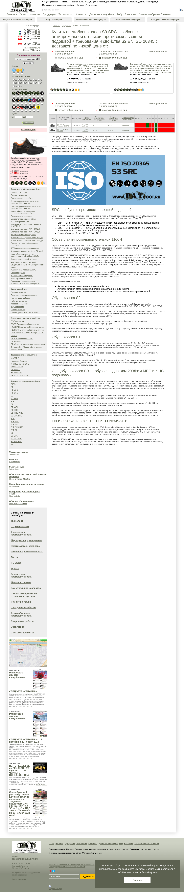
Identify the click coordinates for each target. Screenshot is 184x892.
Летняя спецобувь (19, 195)
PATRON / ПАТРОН (19, 375)
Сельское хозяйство (22, 632)
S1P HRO (15, 424)
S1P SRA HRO (17, 427)
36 (21, 80)
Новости (59, 844)
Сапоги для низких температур (24, 312)
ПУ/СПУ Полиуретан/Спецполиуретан (27, 327)
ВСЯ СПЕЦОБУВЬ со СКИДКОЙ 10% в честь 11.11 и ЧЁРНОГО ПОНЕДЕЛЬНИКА (19, 770)
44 (31, 83)
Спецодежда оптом (57, 867)
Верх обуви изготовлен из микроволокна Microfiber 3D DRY (25, 255)
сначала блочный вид (114, 58)
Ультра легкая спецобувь (22, 275)
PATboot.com (16, 372)
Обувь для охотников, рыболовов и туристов (109, 849)
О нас (51, 844)
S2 (12, 433)
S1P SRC (15, 421)
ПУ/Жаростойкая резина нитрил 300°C (27, 333)
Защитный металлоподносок (23, 235)
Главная (56, 26)
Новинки (13, 459)
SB (12, 404)
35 (16, 80)
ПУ (94, 125)
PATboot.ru (15, 370)
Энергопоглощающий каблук (23, 219)
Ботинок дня (28, 129)
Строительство (20, 526)
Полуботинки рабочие (20, 298)
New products (14, 462)
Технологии (81, 844)
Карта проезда (19, 879)
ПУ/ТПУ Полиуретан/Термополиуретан (27, 330)
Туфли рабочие (17, 307)
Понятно (137, 880)
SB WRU (14, 407)
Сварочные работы (22, 621)
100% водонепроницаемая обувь (25, 248)
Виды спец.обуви (87, 118)
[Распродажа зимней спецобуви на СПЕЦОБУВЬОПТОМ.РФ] (40, 679)
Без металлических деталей (23, 262)
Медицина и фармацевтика (26, 540)
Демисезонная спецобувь (22, 198)
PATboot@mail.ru (32, 48)
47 (16, 86)
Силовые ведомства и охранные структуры (24, 594)
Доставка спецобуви (108, 844)
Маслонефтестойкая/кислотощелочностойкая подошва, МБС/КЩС (26, 224)
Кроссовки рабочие (19, 304)
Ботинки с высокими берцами (24, 295)
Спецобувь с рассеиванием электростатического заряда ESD (25, 282)
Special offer (14, 454)
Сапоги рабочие (18, 309)
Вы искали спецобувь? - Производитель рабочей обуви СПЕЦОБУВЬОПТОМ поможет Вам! (89, 864)
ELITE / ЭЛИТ (17, 367)
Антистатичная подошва (21, 216)
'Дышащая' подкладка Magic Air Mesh (27, 251)
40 (41, 80)
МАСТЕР (15, 358)
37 (26, 80)
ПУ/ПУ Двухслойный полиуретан (25, 324)
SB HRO (14, 410)
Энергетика (17, 627)
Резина (14, 336)
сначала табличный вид (70, 58)
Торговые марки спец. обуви (128, 118)
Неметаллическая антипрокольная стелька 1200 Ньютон (26, 207)
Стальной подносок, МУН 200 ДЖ (25, 229)
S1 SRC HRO (16, 416)
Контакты (92, 844)
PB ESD (14, 393)
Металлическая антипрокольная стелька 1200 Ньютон (25, 202)
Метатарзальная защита (21, 278)
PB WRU (14, 390)
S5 (12, 447)
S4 (12, 444)
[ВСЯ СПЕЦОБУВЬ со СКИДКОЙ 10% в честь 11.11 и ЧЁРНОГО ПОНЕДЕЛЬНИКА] (40, 768)
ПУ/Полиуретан (17, 321)
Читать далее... (41, 784)
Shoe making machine (18, 504)
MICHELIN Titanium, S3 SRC (63, 125)
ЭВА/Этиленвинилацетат (22, 338)
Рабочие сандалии (19, 301)
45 (36, 83)
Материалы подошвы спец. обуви (99, 118)
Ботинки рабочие (18, 292)
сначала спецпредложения (113, 51)
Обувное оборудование (21, 501)
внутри (29, 706)
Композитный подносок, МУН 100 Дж (27, 240)
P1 (12, 396)
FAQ (121, 844)
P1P (13, 401)
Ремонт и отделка (21, 602)
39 (36, 80)
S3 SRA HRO (16, 439)
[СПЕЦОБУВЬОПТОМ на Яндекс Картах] (50, 871)
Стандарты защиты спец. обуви (114, 118)
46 (41, 83)
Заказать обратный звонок (146, 844)
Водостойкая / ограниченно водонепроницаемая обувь (23, 212)
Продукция (66, 26)
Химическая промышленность (21, 533)
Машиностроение (21, 582)
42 (21, 83)
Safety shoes (14, 469)
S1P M (14, 430)
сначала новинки (108, 53)
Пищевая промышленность (27, 551)
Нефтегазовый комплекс (25, 546)
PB (12, 387)
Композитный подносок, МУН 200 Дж (27, 237)
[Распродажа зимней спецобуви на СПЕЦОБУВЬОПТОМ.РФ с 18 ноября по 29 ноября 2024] (40, 723)
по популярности (158, 51)
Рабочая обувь (17, 467)
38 (31, 80)
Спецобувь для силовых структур (26, 484)
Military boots (14, 486)
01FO (13, 384)
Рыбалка (16, 563)
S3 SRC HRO (16, 442)
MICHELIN (125, 125)
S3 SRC (14, 436)
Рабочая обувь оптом (75, 867)
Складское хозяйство (23, 607)
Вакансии (128, 844)
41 (16, 83)
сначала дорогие (64, 53)
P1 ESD (14, 399)
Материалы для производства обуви (65, 853)
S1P (13, 419)
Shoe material (14, 496)
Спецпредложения (18, 452)
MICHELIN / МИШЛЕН (20, 364)
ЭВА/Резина (16, 341)
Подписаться (88, 877)
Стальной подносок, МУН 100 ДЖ (25, 232)
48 (21, 86)
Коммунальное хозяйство (26, 588)
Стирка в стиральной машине (24, 259)
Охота (14, 557)
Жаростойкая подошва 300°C (23, 270)
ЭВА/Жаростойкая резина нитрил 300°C (28, 344)
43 (26, 83)
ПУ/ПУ (95, 130)
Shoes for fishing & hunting (19, 479)
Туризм (15, 568)
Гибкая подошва (18, 273)
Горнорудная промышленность (21, 575)
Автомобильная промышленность (21, 614)
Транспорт (17, 521)
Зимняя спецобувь (19, 192)
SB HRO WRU (17, 413)
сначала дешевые (65, 51)
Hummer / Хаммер (19, 361)
